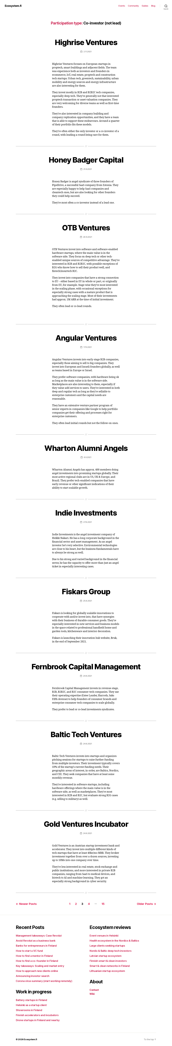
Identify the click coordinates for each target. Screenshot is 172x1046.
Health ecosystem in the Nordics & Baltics (114, 940)
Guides (145, 6)
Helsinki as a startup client (31, 1005)
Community (133, 6)
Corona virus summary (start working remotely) (44, 980)
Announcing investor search (32, 975)
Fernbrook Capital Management (86, 666)
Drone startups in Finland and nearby (38, 1020)
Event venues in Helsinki (104, 935)
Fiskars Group (86, 591)
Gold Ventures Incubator (86, 823)
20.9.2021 (87, 237)
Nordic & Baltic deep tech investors (111, 950)
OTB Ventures (86, 227)
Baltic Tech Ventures (86, 734)
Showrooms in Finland (29, 1010)
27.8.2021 (87, 522)
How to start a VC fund (29, 950)
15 (103, 904)
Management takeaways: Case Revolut (39, 935)
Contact (94, 989)
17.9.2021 (87, 347)
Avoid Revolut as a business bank (35, 940)
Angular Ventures (86, 337)
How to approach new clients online (37, 970)
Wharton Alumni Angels (86, 448)
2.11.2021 (88, 51)
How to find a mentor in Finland (34, 955)
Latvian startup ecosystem (105, 955)
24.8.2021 (87, 676)
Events (122, 6)
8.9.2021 (87, 457)
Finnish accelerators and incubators (37, 1015)
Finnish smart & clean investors (108, 960)
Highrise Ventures (86, 42)
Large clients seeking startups (107, 945)
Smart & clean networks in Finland (110, 965)
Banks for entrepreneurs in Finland (36, 945)
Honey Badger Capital (86, 159)
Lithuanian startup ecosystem (107, 970)
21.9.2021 (87, 169)
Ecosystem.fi (13, 5)
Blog (153, 6)
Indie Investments (86, 512)
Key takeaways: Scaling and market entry (40, 965)
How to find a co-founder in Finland (37, 960)
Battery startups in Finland (31, 1000)
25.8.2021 (87, 601)
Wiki (92, 993)
